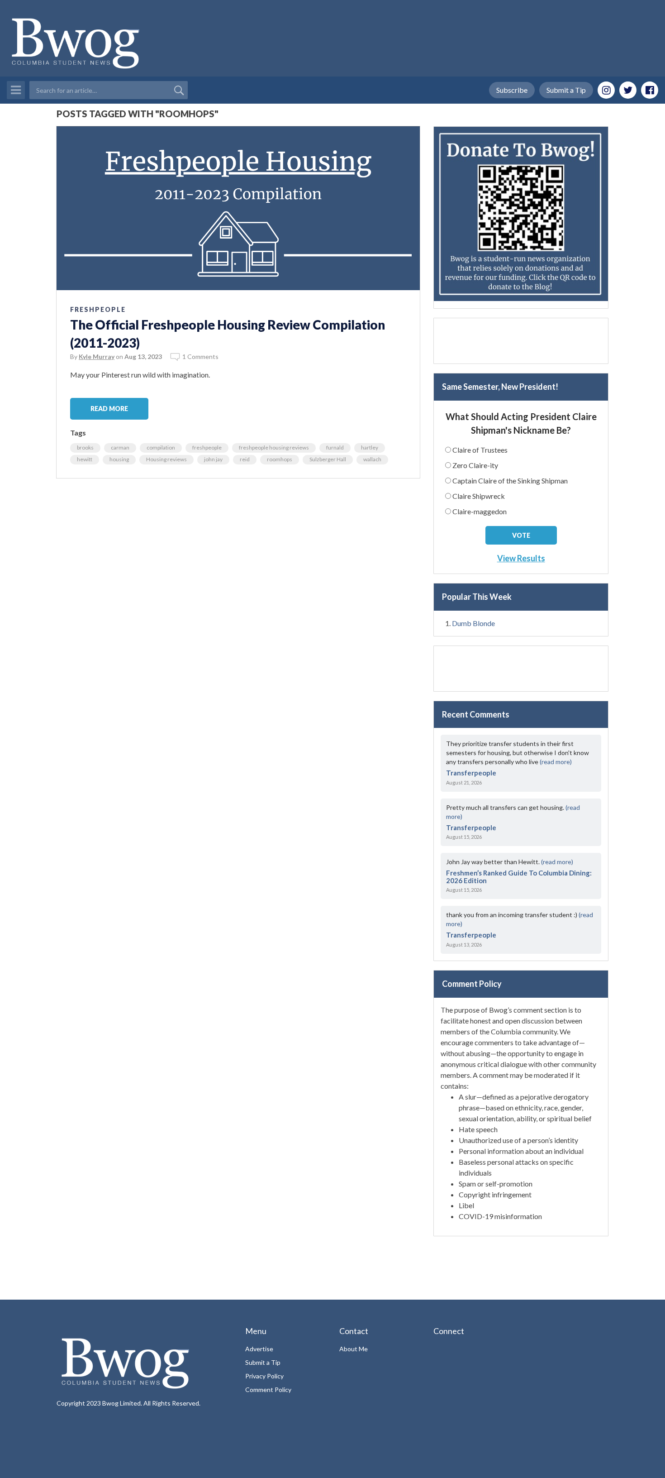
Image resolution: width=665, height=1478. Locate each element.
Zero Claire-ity (475, 465)
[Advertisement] (521, 341)
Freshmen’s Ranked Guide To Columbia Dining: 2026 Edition (519, 877)
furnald (335, 447)
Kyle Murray (96, 356)
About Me (353, 1349)
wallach (372, 459)
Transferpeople (471, 773)
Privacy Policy (264, 1376)
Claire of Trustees (480, 449)
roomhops (279, 459)
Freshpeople (98, 309)
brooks (85, 447)
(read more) (556, 761)
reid (245, 459)
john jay (213, 459)
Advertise (259, 1349)
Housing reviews (166, 459)
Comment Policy (268, 1389)
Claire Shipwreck (478, 496)
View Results (521, 558)
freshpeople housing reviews (274, 447)
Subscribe (511, 90)
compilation (161, 447)
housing (119, 459)
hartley (369, 447)
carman (120, 447)
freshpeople (207, 447)
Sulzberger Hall (327, 459)
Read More (109, 408)
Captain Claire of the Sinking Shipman (510, 480)
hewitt (84, 459)
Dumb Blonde (473, 623)
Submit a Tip (566, 90)
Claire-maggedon (479, 511)
